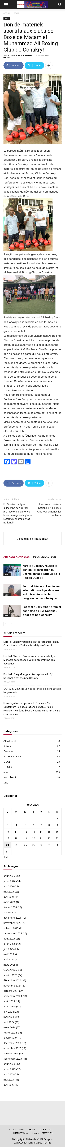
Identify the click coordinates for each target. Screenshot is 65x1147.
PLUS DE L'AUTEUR (44, 556)
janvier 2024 (10, 1037)
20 (33, 838)
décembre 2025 (12, 917)
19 (25, 838)
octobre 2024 (11, 990)
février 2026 (10, 907)
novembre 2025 (12, 923)
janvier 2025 (10, 975)
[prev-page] (5, 624)
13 (33, 831)
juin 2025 (8, 949)
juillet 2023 (9, 1069)
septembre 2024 (12, 996)
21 (41, 838)
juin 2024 (8, 1011)
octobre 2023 (11, 1053)
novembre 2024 (12, 985)
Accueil (6, 12)
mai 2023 (8, 1079)
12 (25, 831)
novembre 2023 (12, 1048)
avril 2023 (8, 1084)
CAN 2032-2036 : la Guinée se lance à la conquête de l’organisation (32, 690)
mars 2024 (9, 1027)
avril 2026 (8, 896)
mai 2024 (8, 1017)
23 (57, 838)
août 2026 (9, 876)
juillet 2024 (9, 1006)
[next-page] (11, 624)
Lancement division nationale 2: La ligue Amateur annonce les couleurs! (49, 510)
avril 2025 (8, 959)
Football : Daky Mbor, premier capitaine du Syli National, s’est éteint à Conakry (42, 611)
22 (49, 838)
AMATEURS (9, 740)
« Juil (5, 856)
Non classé (9, 777)
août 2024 (9, 1001)
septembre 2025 (12, 933)
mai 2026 (8, 891)
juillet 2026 (9, 881)
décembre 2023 (12, 1043)
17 (7, 838)
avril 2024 (8, 1022)
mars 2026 (9, 902)
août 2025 (9, 938)
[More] (49, 65)
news (16, 12)
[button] (5, 4)
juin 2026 (8, 886)
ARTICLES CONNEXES (16, 556)
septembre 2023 (12, 1058)
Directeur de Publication (19, 55)
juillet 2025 (9, 943)
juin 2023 (8, 1074)
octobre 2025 (11, 928)
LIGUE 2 (7, 767)
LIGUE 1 (7, 761)
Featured (8, 751)
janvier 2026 (10, 912)
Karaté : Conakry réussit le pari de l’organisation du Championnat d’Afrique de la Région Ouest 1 (31, 643)
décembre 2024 (12, 980)
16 (57, 831)
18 (16, 838)
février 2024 (10, 1032)
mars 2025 (9, 964)
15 (49, 831)
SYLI (5, 782)
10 (7, 831)
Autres (7, 746)
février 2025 (10, 970)
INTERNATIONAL (13, 756)
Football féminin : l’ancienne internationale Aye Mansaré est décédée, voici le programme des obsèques (29, 660)
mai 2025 (8, 954)
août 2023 (9, 1064)
